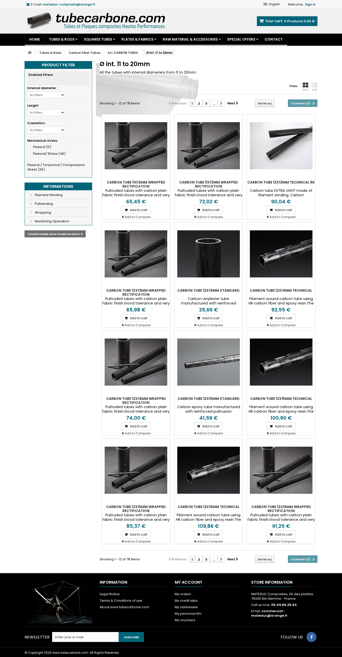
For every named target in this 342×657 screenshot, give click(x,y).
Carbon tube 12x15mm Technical (281, 399)
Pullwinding (43, 203)
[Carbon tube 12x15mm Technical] (281, 362)
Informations (58, 186)
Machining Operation (51, 221)
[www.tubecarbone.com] (96, 20)
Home (34, 39)
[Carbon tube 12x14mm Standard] (209, 254)
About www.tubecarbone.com (124, 607)
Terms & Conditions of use (121, 600)
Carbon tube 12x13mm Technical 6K (281, 182)
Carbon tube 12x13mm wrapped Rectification (136, 292)
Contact (274, 39)
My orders (183, 594)
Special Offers (241, 39)
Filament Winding (48, 195)
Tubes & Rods (62, 39)
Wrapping (42, 212)
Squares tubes (98, 39)
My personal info (188, 613)
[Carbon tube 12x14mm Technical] (281, 254)
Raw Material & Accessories (190, 39)
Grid (305, 90)
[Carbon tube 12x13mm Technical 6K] (281, 145)
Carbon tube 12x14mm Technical (281, 290)
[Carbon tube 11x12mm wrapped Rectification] (136, 145)
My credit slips (186, 600)
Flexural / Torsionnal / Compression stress (56, 167)
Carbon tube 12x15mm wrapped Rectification (136, 509)
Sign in (310, 4)
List (314, 90)
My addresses (186, 607)
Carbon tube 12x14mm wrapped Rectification (136, 401)
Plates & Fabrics (137, 39)
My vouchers (185, 620)
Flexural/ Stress (49, 153)
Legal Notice (110, 594)
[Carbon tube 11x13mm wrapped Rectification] (209, 145)
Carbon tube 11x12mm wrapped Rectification (136, 184)
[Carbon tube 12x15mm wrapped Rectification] (136, 470)
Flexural (42, 146)
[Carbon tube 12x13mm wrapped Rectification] (136, 254)
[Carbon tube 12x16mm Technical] (209, 470)
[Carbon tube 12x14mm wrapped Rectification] (136, 362)
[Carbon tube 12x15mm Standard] (209, 362)
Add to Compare (137, 217)
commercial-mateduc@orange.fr (269, 613)
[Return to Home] (29, 53)
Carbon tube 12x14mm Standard (208, 290)
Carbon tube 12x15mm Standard (209, 399)
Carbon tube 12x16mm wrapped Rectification (281, 509)
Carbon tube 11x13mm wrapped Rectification (208, 184)
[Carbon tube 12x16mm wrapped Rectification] (281, 470)
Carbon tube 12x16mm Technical (209, 507)
